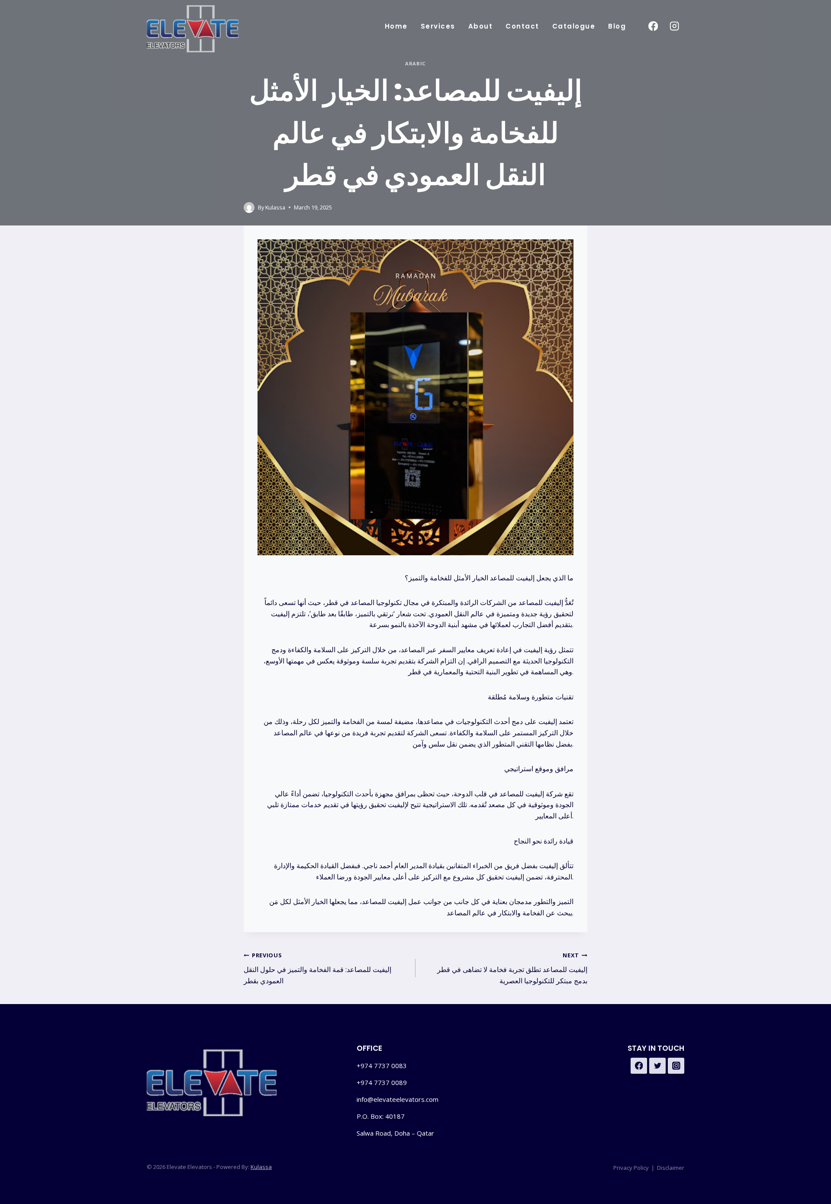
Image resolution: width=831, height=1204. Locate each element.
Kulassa (275, 207)
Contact (522, 26)
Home (396, 26)
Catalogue (574, 26)
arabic (415, 63)
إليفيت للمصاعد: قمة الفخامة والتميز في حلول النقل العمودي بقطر (317, 968)
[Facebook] (653, 26)
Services (438, 26)
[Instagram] (674, 26)
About (480, 26)
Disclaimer (670, 1168)
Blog (617, 26)
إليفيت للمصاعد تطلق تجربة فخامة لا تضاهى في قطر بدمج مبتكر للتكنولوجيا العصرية (512, 968)
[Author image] (249, 207)
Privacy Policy (631, 1168)
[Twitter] (657, 1066)
